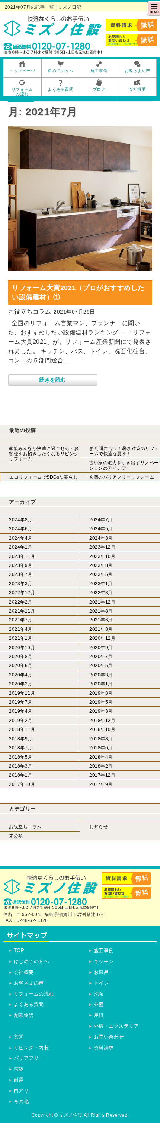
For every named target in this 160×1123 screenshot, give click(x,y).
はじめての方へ (31, 961)
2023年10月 (102, 556)
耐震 (19, 1080)
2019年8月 (101, 693)
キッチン (104, 961)
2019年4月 (20, 711)
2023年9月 (20, 565)
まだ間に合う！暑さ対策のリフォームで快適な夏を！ (124, 451)
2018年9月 (20, 738)
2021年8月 (101, 611)
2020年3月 (101, 675)
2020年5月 (101, 665)
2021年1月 (20, 638)
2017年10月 (22, 784)
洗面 (99, 994)
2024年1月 (20, 547)
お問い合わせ (109, 1037)
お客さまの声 (29, 983)
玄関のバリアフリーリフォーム (121, 477)
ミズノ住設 (71, 1115)
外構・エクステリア (116, 1026)
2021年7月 (20, 620)
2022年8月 (101, 592)
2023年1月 (101, 583)
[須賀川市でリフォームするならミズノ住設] (53, 34)
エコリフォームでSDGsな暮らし (43, 477)
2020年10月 (22, 647)
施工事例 (104, 950)
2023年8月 (101, 565)
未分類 (16, 836)
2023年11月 (22, 556)
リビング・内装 (31, 1048)
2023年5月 (101, 574)
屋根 (99, 1015)
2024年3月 (101, 538)
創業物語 (24, 1015)
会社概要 (24, 972)
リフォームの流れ (34, 994)
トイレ (101, 983)
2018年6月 (101, 747)
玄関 (19, 1037)
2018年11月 (22, 729)
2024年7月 (101, 519)
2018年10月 (102, 729)
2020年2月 (20, 684)
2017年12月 (102, 775)
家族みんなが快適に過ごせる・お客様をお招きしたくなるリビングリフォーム (44, 454)
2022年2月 (20, 602)
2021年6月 (101, 620)
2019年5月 (101, 702)
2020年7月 (101, 656)
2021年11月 (22, 611)
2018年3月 (20, 766)
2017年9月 (101, 784)
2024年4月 (20, 538)
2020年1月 (101, 684)
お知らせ (98, 826)
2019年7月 (20, 702)
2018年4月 (101, 757)
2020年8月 (20, 656)
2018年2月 (101, 766)
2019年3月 (101, 711)
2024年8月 (20, 519)
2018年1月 (20, 775)
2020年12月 (102, 638)
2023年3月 (20, 583)
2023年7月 (20, 574)
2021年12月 (102, 602)
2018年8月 (101, 738)
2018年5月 (20, 757)
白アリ (21, 1090)
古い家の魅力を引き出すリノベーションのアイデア (124, 465)
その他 (21, 1101)
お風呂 (101, 972)
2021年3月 (101, 629)
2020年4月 (20, 675)
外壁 (99, 1004)
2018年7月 (20, 747)
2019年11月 (22, 693)
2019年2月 (20, 720)
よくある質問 (29, 1004)
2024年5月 (101, 528)
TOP (19, 950)
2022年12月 (22, 592)
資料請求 (104, 1048)
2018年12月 (102, 720)
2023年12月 (102, 547)
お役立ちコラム (25, 826)
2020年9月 (101, 647)
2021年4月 (20, 629)
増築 (19, 1069)
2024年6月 (20, 528)
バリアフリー (29, 1058)
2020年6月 (20, 665)
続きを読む (52, 380)
